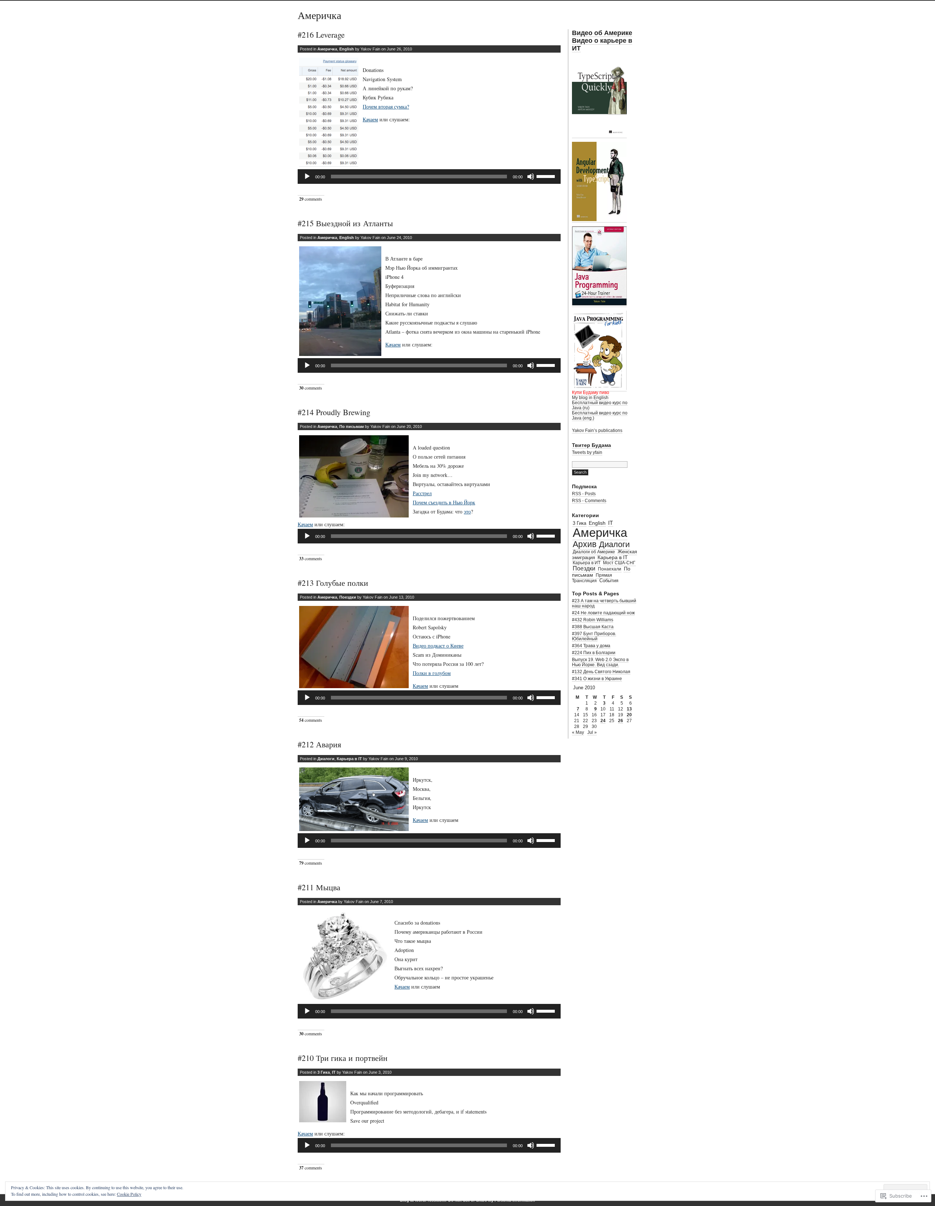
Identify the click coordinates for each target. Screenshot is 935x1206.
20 (629, 714)
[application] (429, 176)
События (608, 580)
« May (578, 732)
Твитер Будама (591, 445)
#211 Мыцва (319, 887)
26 (620, 720)
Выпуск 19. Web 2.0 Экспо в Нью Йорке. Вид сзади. (600, 662)
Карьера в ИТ (586, 562)
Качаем (370, 119)
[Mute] (530, 176)
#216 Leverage (321, 34)
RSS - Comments (589, 500)
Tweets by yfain (587, 452)
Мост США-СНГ (619, 562)
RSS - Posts (584, 493)
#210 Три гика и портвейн (343, 1058)
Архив (584, 544)
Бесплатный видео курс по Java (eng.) (599, 415)
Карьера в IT (349, 758)
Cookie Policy (129, 1194)
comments (310, 199)
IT (334, 1072)
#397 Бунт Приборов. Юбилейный (594, 636)
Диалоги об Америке (594, 551)
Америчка (319, 15)
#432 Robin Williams (592, 619)
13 (629, 709)
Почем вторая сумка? (386, 106)
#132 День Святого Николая (601, 671)
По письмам (351, 426)
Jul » (592, 732)
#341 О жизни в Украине (597, 678)
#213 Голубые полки (333, 582)
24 (603, 720)
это (467, 511)
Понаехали (609, 569)
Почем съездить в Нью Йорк (444, 502)
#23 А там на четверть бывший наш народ (604, 603)
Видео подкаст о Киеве (438, 645)
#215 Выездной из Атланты (345, 223)
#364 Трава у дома (591, 645)
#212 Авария (319, 744)
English (346, 49)
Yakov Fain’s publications (597, 430)
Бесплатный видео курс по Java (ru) (599, 405)
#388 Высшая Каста (593, 626)
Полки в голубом (432, 673)
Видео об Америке (602, 33)
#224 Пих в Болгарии (593, 652)
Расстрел (422, 493)
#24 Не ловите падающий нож (603, 612)
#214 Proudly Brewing (334, 412)
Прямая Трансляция (592, 578)
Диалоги (326, 758)
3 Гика (323, 1072)
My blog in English (590, 397)
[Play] (307, 176)
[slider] (547, 175)
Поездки (347, 597)
